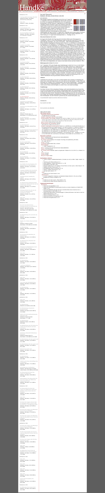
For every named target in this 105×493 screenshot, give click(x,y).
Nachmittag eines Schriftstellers (27, 367)
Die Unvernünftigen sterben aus (27, 32)
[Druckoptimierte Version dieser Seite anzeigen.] (84, 13)
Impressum (71, 7)
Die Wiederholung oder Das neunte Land (29, 339)
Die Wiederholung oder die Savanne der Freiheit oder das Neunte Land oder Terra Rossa (29, 327)
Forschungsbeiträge (72, 11)
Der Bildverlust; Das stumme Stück (28, 487)
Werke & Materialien (52, 11)
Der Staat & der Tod (24, 40)
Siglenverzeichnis (53, 97)
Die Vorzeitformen (24, 151)
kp (79, 95)
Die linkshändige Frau (25, 50)
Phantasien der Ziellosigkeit (26, 101)
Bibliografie (81, 11)
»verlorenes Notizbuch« (25, 265)
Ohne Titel (22, 72)
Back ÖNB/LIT (82, 7)
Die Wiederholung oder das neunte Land (29, 344)
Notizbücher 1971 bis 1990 (40, 11)
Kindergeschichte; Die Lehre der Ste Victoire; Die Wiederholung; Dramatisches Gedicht (28, 191)
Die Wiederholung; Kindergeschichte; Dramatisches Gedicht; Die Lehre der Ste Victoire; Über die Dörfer (29, 184)
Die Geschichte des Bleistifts (47, 108)
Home (20, 11)
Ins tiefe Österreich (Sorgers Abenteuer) (29, 129)
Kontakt (77, 7)
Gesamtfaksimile (44, 97)
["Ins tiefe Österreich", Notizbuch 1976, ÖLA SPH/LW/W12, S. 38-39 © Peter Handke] (82, 24)
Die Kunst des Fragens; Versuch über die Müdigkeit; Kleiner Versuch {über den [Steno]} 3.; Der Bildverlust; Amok (28, 403)
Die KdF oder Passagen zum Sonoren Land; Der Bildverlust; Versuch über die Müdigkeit (29, 433)
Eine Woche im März (24, 62)
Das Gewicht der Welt (45, 102)
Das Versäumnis (23, 137)
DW (21, 292)
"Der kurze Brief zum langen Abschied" (28, 17)
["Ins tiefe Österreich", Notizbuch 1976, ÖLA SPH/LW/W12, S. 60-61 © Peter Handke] (76, 30)
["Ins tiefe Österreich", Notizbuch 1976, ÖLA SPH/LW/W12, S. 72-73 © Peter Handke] (82, 30)
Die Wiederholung (24, 227)
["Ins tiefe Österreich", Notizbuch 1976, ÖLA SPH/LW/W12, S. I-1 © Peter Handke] (76, 24)
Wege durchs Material (28, 11)
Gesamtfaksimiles (62, 11)
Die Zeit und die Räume (25, 142)
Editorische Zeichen (62, 97)
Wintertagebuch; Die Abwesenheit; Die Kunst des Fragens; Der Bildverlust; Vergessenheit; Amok (28, 380)
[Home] (34, 5)
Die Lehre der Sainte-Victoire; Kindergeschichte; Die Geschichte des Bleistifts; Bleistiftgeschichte (28, 206)
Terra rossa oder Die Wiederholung (28, 282)
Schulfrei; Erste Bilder (25, 45)
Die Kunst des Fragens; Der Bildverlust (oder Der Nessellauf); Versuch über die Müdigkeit (29, 417)
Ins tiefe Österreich (24, 67)
